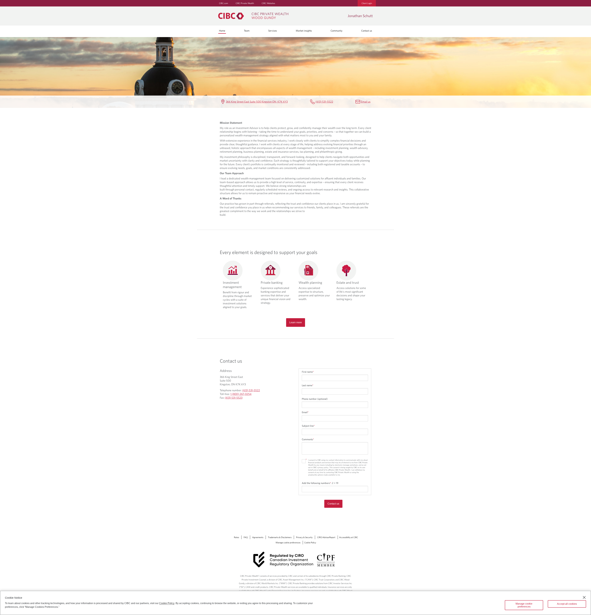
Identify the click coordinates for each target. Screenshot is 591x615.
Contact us (366, 30)
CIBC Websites (268, 3)
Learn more (295, 322)
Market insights (304, 30)
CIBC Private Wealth (245, 3)
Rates (236, 537)
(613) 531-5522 (324, 101)
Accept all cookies (567, 604)
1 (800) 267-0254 (240, 394)
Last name (307, 385)
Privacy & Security (304, 537)
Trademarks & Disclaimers (279, 537)
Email (305, 412)
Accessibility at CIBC (348, 537)
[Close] (584, 597)
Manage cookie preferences (288, 542)
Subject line (308, 425)
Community (336, 30)
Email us (365, 101)
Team (246, 30)
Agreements (257, 537)
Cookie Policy (310, 542)
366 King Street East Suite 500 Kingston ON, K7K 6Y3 (257, 101)
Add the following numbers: (320, 483)
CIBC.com (223, 3)
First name (308, 371)
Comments (308, 439)
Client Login (367, 3)
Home (222, 30)
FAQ (246, 537)
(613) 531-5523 (233, 397)
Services (272, 30)
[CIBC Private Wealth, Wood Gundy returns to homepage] (281, 16)
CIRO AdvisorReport (326, 537)
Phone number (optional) (315, 398)
